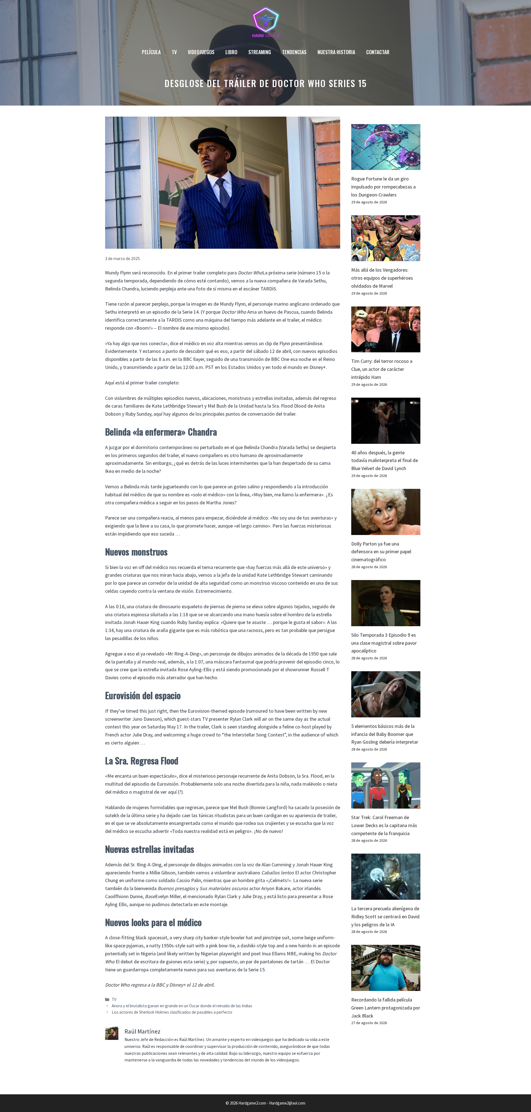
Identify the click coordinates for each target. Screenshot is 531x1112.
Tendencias (294, 52)
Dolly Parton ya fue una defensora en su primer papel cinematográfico (381, 552)
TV (174, 52)
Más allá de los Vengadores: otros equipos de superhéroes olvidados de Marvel (382, 278)
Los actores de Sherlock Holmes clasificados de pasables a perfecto (172, 1012)
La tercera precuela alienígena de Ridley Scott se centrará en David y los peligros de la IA (385, 916)
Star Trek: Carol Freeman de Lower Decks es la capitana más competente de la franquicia (384, 825)
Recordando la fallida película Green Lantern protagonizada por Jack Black (385, 1007)
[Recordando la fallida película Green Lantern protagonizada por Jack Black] (385, 987)
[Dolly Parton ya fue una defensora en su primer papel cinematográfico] (385, 531)
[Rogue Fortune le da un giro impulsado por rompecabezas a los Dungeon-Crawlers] (385, 165)
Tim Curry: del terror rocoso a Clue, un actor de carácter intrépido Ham (381, 369)
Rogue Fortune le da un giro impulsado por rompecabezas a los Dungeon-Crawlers (383, 186)
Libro (231, 52)
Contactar (377, 52)
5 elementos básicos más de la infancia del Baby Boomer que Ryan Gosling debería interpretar (384, 734)
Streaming (259, 52)
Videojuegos (201, 52)
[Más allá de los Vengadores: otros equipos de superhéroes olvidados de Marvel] (385, 257)
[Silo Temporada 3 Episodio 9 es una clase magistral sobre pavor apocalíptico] (385, 622)
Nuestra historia (336, 52)
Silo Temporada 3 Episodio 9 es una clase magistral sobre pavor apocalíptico (384, 643)
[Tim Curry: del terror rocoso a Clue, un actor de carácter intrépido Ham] (385, 348)
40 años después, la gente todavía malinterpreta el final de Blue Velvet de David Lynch (384, 460)
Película (151, 52)
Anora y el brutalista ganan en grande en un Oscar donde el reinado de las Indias (182, 1005)
